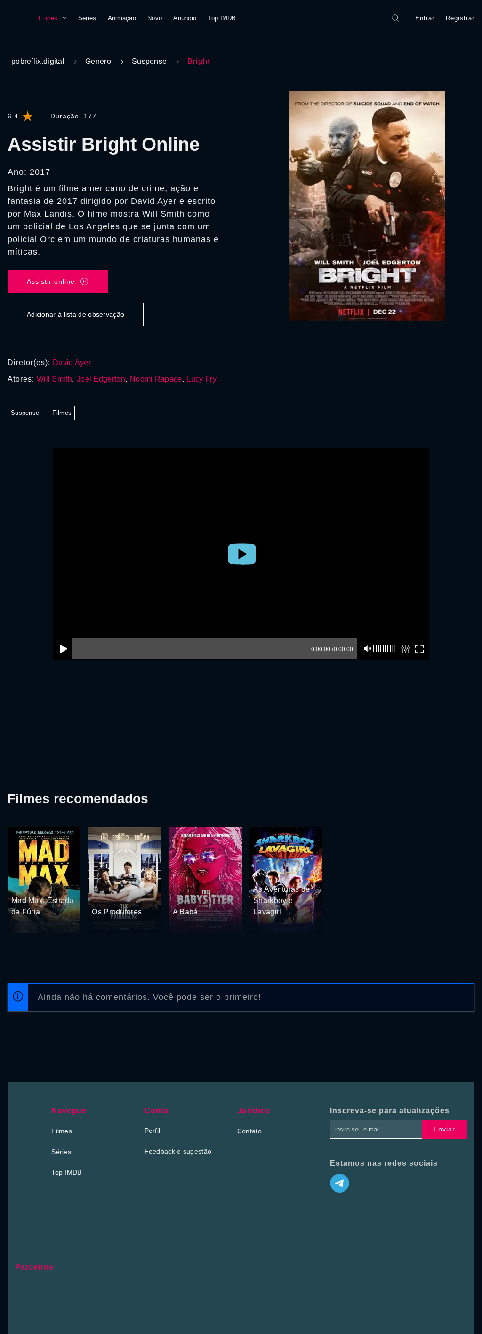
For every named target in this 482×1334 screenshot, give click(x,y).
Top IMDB (222, 18)
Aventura (267, 872)
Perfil (153, 1130)
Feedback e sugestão (178, 1151)
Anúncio (184, 18)
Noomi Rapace (156, 379)
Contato (249, 1131)
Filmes (48, 18)
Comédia (208, 894)
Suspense (149, 61)
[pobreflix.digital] (19, 18)
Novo (154, 18)
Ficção (41, 883)
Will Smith (54, 379)
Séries (87, 18)
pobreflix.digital (37, 61)
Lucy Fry (202, 379)
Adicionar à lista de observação (75, 314)
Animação (122, 18)
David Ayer (72, 363)
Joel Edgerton (101, 379)
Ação (20, 883)
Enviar (444, 1129)
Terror (183, 894)
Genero (98, 61)
